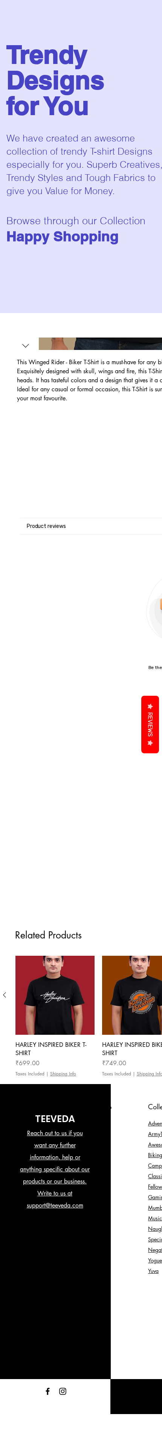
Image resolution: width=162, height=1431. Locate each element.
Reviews (150, 724)
